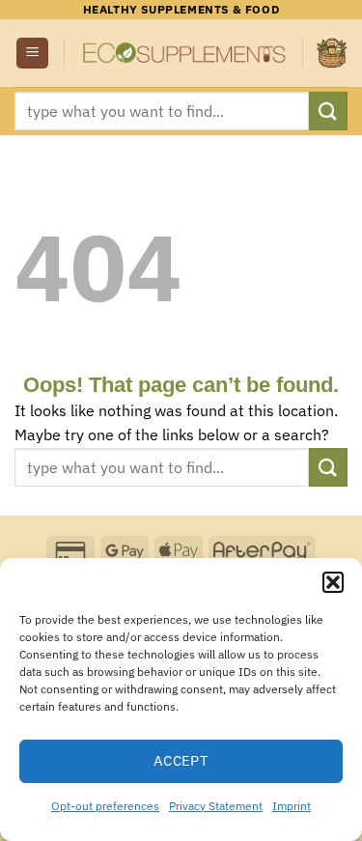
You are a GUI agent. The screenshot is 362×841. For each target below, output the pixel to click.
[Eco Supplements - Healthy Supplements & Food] (183, 54)
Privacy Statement (216, 806)
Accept (181, 760)
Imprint (291, 806)
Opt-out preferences (105, 806)
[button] (333, 582)
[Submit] (328, 110)
